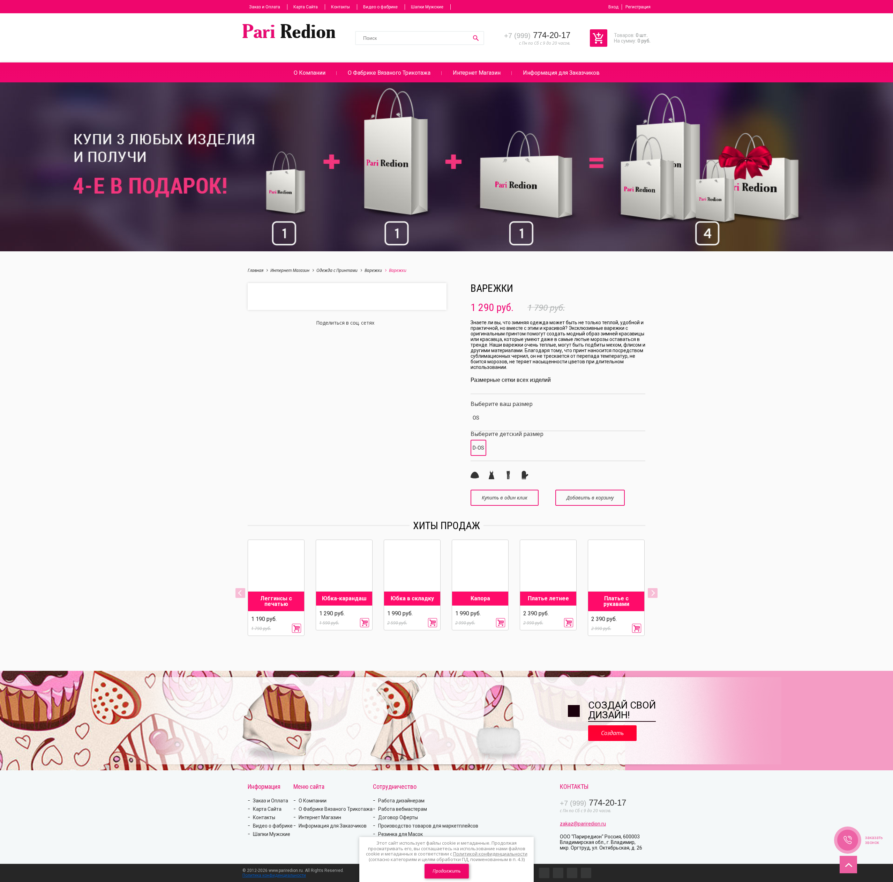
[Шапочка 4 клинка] (475, 475)
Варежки (373, 270)
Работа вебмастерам (402, 809)
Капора (480, 598)
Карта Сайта (305, 7)
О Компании (309, 72)
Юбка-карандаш (344, 598)
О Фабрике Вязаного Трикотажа (389, 72)
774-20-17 (537, 35)
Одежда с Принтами (337, 270)
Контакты (340, 7)
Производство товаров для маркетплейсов (428, 826)
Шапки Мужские (427, 7)
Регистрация (638, 7)
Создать (612, 733)
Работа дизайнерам (401, 800)
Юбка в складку (412, 598)
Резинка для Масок (400, 834)
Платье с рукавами (616, 601)
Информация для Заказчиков (561, 72)
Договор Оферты (398, 817)
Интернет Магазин (477, 72)
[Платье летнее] (491, 475)
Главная (255, 270)
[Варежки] (525, 475)
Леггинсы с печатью (276, 601)
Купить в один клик (504, 497)
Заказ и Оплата (264, 7)
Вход (613, 7)
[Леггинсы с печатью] (508, 475)
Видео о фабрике (380, 7)
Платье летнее (548, 598)
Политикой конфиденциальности (490, 854)
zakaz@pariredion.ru (583, 824)
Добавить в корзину (590, 497)
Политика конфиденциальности (274, 875)
